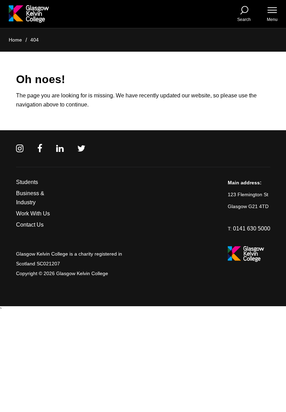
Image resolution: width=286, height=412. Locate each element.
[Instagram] (19, 148)
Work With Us (33, 213)
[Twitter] (81, 148)
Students (27, 182)
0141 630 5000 (251, 228)
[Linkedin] (59, 148)
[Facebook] (39, 148)
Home (15, 40)
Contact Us (30, 225)
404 (34, 40)
